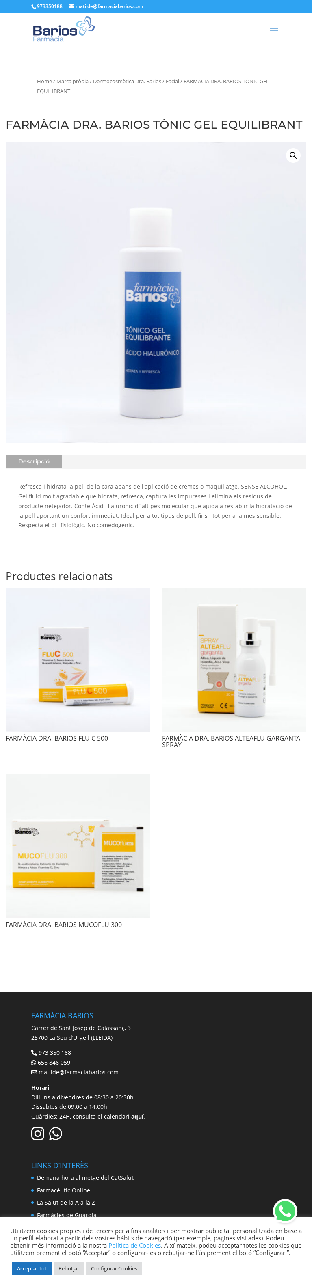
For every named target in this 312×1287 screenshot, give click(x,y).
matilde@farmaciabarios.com (79, 1072)
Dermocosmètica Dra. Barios (127, 81)
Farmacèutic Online (63, 1190)
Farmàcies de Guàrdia (67, 1215)
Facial (172, 81)
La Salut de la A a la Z (66, 1202)
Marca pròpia (72, 81)
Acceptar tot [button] (32, 1268)
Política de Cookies (134, 1245)
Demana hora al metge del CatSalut (85, 1177)
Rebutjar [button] (68, 1268)
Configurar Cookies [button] (114, 1268)
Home (44, 81)
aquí (137, 1116)
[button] (293, 155)
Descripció (34, 461)
